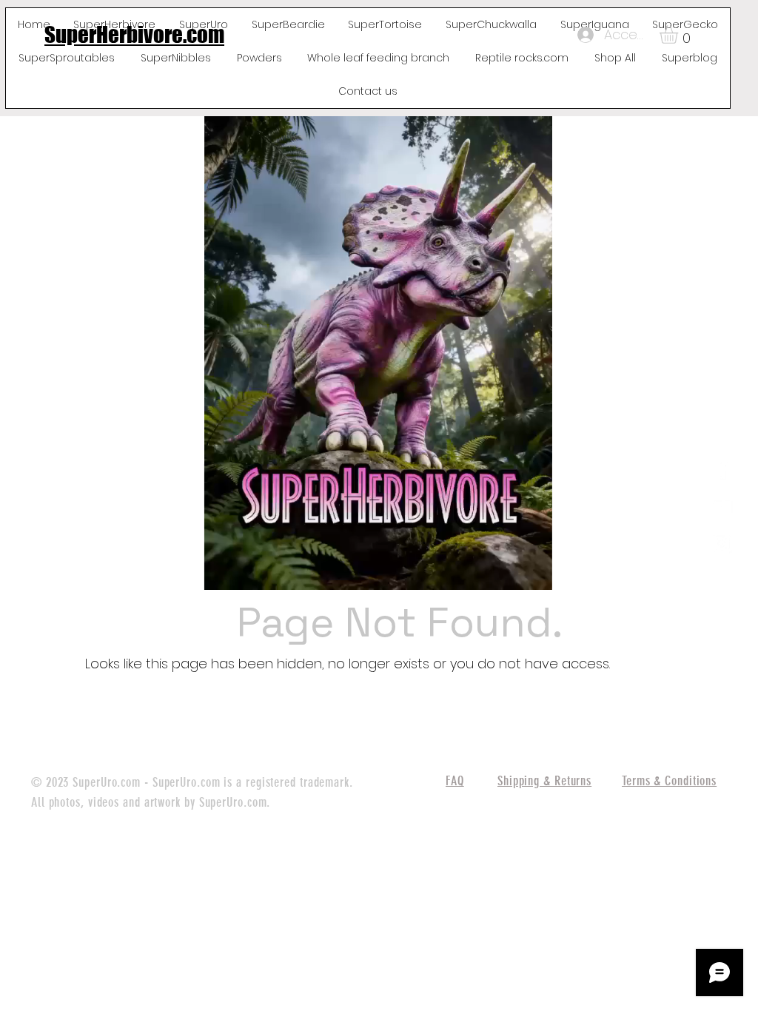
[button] (680, 34)
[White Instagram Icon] (722, 543)
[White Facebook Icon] (722, 469)
